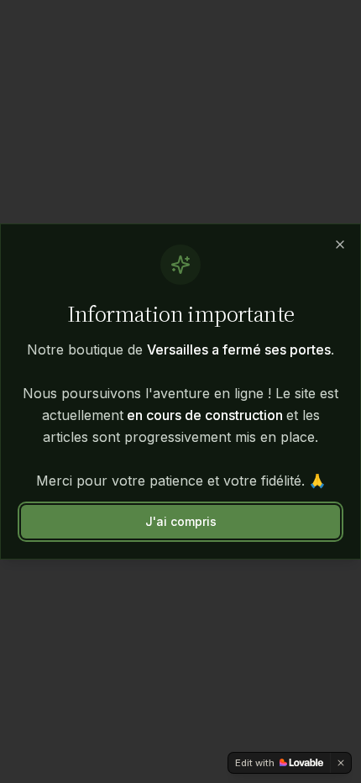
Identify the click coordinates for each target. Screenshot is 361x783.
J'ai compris (181, 521)
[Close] (340, 244)
